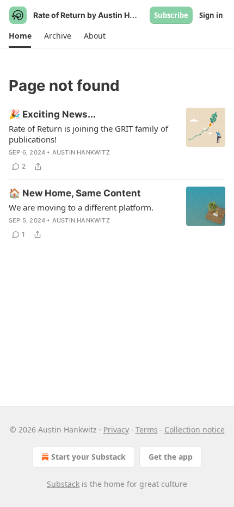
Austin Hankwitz (81, 152)
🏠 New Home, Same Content (75, 193)
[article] (117, 140)
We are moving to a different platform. (81, 207)
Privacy (116, 429)
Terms (147, 429)
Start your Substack (88, 457)
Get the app (171, 457)
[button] (20, 36)
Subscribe (171, 15)
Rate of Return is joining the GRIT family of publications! (88, 134)
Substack (63, 484)
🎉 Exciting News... (52, 114)
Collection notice (194, 429)
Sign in (211, 15)
